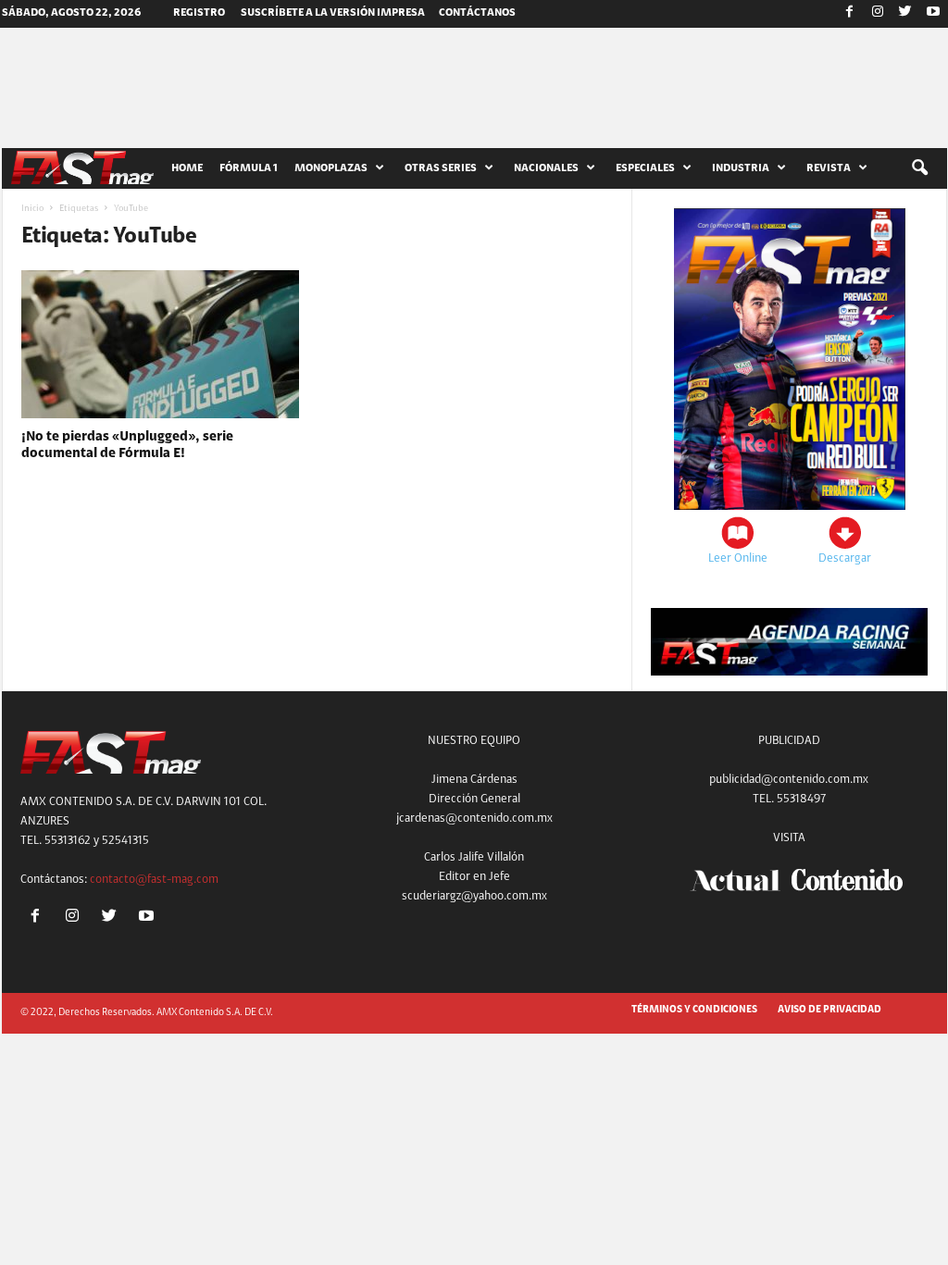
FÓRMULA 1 (248, 168)
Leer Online (737, 558)
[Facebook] (850, 14)
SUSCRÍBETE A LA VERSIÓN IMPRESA (333, 13)
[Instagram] (878, 14)
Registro (199, 13)
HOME (187, 168)
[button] (919, 168)
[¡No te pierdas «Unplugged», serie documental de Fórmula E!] (160, 344)
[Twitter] (905, 14)
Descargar (844, 558)
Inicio (32, 209)
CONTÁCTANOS (477, 13)
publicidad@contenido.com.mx (788, 780)
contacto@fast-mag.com (154, 880)
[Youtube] (933, 14)
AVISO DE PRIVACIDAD (829, 1010)
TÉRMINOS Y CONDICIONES (694, 1010)
